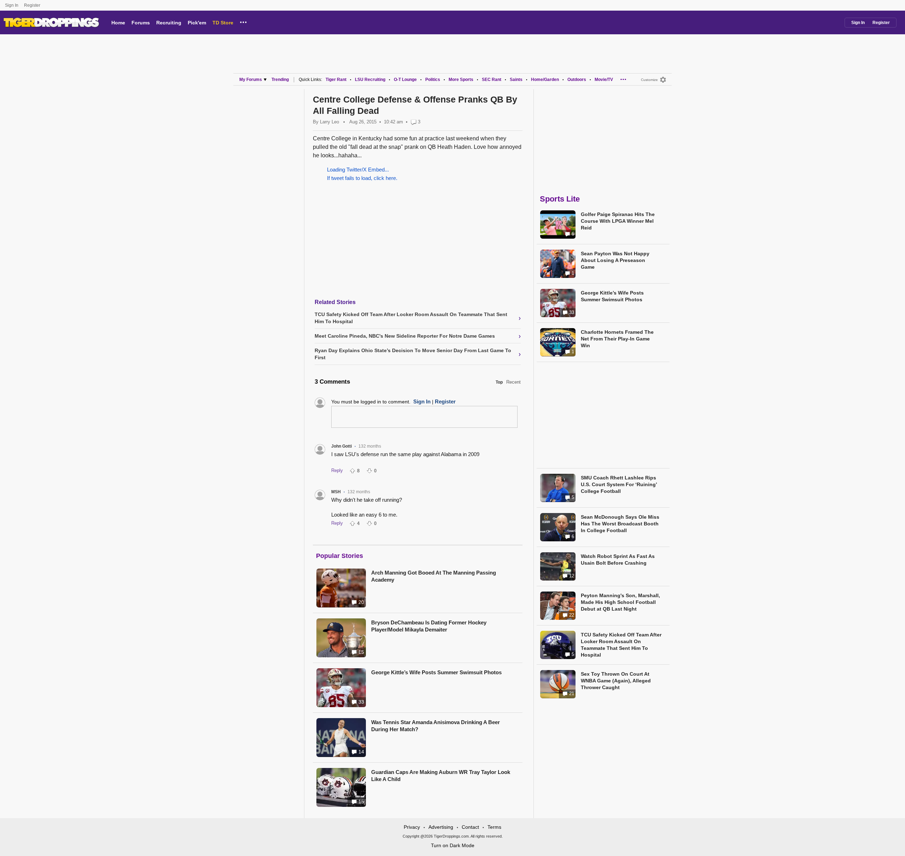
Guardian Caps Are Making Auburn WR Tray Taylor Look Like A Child (440, 775)
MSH (336, 491)
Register (32, 5)
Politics (432, 79)
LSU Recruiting (370, 79)
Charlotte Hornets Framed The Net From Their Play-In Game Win (617, 338)
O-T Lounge (405, 79)
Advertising (440, 827)
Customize (649, 80)
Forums (141, 22)
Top (499, 382)
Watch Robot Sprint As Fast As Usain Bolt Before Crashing (618, 559)
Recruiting (168, 22)
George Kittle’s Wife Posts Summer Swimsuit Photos (436, 672)
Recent (513, 382)
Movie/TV (604, 79)
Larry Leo (329, 121)
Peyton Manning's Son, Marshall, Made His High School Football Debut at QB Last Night (620, 602)
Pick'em (197, 22)
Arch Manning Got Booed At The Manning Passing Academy (433, 576)
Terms (494, 827)
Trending (280, 79)
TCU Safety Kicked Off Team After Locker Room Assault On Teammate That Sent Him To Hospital (621, 645)
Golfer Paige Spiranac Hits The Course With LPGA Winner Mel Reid (618, 221)
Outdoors (576, 79)
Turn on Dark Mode (452, 845)
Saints (516, 79)
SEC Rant (491, 79)
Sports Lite (560, 198)
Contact (470, 827)
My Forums (250, 79)
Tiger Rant (336, 79)
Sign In (11, 5)
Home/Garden (545, 79)
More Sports (461, 79)
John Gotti (341, 446)
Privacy (412, 827)
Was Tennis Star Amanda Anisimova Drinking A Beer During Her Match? (435, 725)
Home (118, 22)
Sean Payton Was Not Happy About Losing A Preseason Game (615, 260)
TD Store (222, 22)
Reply (337, 470)
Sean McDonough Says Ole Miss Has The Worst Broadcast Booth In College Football (620, 523)
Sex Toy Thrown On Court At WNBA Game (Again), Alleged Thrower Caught (616, 680)
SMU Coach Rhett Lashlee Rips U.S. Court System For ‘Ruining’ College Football (619, 484)
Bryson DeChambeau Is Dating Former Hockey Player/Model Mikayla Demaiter (428, 626)
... (243, 21)
